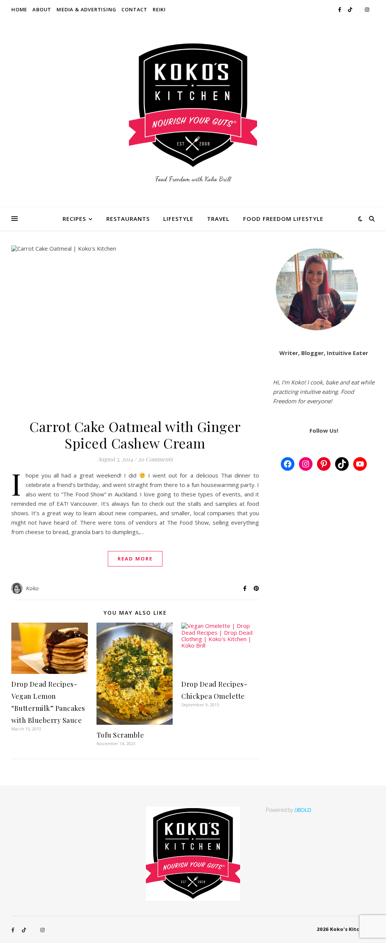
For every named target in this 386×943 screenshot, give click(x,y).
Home (19, 9)
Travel (218, 218)
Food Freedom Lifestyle (283, 218)
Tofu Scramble (120, 734)
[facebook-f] (340, 9)
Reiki (159, 9)
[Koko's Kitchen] (193, 113)
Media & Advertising (86, 9)
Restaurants (128, 218)
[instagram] (367, 9)
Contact (134, 9)
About (41, 9)
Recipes (74, 218)
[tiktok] (350, 9)
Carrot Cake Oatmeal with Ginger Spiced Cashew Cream (135, 434)
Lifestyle (178, 218)
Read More (135, 558)
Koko (32, 588)
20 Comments (155, 459)
